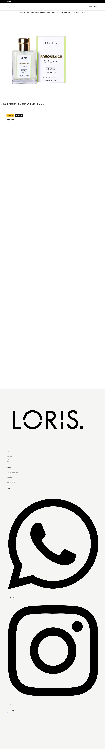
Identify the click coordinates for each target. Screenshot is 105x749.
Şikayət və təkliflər (11, 482)
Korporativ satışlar (11, 480)
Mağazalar (9, 1)
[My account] (86, 6)
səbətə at (10, 115)
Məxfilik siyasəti (10, 477)
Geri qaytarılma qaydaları (12, 472)
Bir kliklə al (19, 115)
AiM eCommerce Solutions (18, 711)
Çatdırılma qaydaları (11, 475)
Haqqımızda (9, 456)
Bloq (8, 461)
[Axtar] (8, 6)
